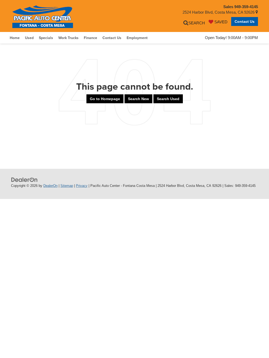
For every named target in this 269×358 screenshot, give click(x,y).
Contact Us (245, 21)
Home (15, 37)
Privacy (81, 186)
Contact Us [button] (111, 37)
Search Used (168, 99)
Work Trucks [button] (68, 37)
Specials (46, 37)
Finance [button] (90, 37)
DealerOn (50, 186)
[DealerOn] (24, 179)
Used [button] (29, 37)
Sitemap (66, 186)
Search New (138, 99)
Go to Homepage (105, 99)
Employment (137, 37)
